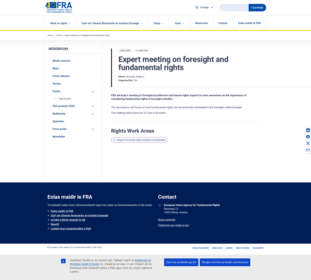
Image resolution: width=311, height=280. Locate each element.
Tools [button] (178, 23)
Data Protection (243, 248)
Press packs (59, 129)
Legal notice (217, 248)
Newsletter (58, 136)
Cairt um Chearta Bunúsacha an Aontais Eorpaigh (79, 215)
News (55, 68)
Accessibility (258, 248)
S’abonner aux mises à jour (173, 225)
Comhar (223, 23)
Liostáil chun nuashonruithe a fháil (71, 228)
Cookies (229, 248)
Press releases (61, 76)
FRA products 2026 (63, 106)
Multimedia (59, 113)
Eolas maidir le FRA (249, 23)
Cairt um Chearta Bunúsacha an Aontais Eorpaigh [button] (110, 23)
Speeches (58, 121)
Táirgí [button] (156, 23)
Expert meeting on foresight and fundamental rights (87, 35)
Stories (56, 83)
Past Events (65, 98)
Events (59, 35)
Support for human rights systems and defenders (141, 140)
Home (50, 35)
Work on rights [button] (58, 23)
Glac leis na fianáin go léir (181, 262)
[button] (308, 130)
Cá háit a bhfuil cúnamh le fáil (68, 219)
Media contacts (61, 60)
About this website (200, 248)
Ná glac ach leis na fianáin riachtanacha (225, 262)
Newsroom (201, 23)
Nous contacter (166, 219)
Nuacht (55, 224)
